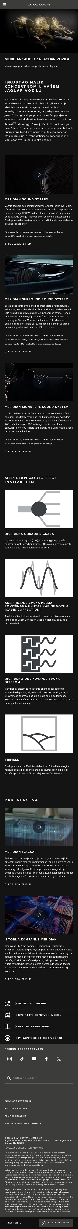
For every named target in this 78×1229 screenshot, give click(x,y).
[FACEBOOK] (46, 1059)
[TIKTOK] (22, 1059)
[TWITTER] (58, 1059)
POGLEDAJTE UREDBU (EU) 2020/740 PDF (24, 1148)
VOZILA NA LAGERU (59, 1223)
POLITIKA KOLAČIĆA (15, 1116)
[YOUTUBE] (34, 1059)
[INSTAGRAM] (9, 1059)
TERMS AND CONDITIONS (18, 1101)
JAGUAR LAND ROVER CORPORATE (23, 1124)
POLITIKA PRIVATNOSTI (17, 1108)
